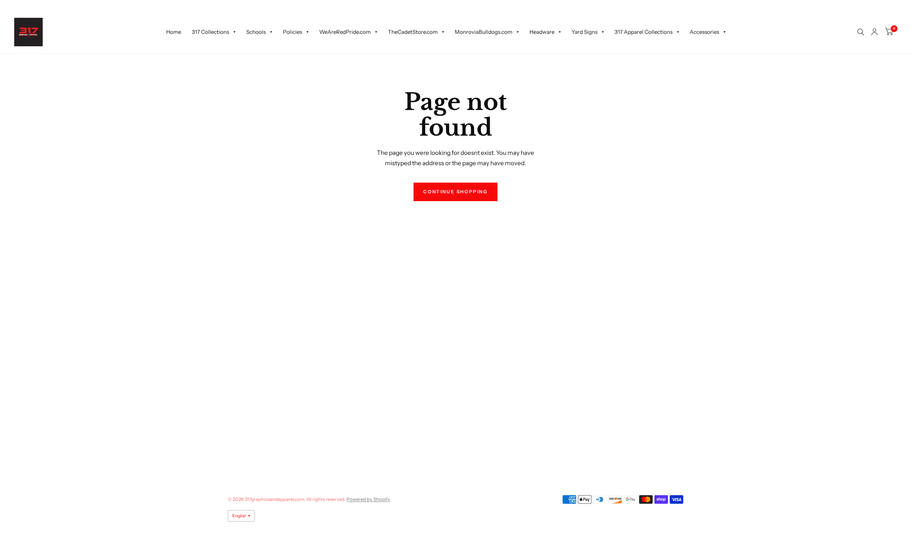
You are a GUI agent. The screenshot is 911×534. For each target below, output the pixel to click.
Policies (292, 31)
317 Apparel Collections (644, 31)
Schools (256, 31)
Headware (542, 31)
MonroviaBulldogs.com (483, 31)
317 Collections (210, 31)
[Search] (861, 32)
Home (173, 31)
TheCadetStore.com (413, 31)
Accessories (704, 31)
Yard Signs (584, 31)
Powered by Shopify (368, 499)
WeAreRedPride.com (345, 31)
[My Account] (874, 32)
